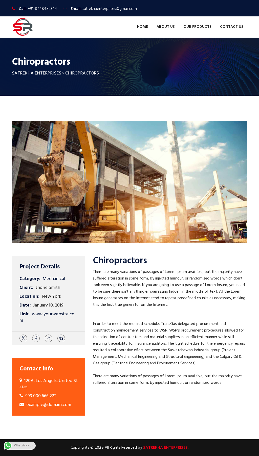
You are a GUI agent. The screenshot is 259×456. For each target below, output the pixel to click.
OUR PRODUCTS (197, 27)
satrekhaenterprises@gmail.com (109, 9)
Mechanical (54, 279)
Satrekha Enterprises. (166, 447)
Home (142, 27)
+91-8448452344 (42, 9)
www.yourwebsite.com (46, 317)
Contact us (231, 27)
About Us (166, 27)
